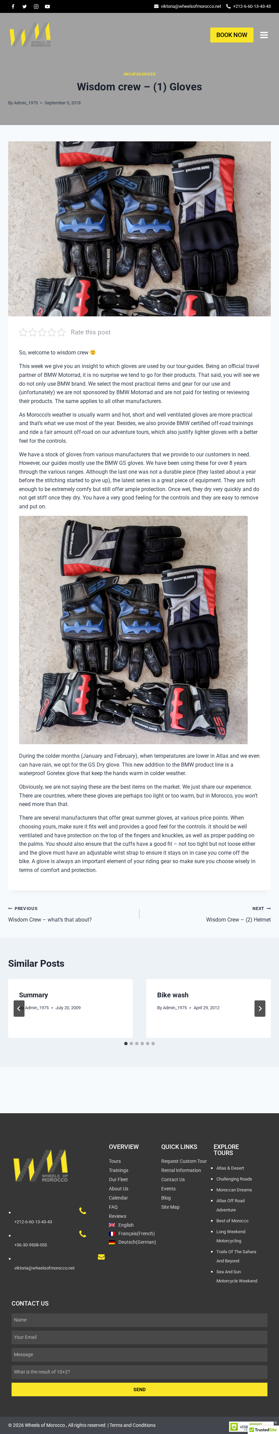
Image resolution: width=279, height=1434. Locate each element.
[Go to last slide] (19, 1008)
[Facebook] (13, 6)
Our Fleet (118, 1179)
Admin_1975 (26, 102)
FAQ (113, 1207)
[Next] (260, 1008)
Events (168, 1188)
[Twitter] (25, 6)
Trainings (118, 1170)
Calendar (118, 1198)
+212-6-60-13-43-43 (252, 6)
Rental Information (181, 1170)
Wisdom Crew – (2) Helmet (238, 914)
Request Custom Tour (184, 1161)
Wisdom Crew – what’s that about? (50, 914)
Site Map (170, 1207)
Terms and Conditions (132, 1425)
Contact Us (173, 1179)
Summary (33, 995)
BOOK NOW (231, 34)
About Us (118, 1188)
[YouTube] (47, 6)
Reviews (117, 1216)
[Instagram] (36, 6)
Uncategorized (139, 74)
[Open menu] (264, 35)
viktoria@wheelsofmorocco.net (191, 6)
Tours (115, 1161)
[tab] (126, 1043)
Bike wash (172, 995)
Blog (166, 1198)
